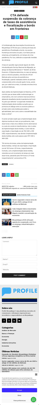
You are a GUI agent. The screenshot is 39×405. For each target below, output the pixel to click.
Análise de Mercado (8, 365)
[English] (34, 7)
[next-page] (6, 231)
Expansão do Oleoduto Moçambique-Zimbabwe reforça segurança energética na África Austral (19, 355)
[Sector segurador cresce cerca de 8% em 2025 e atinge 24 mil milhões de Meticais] (6, 202)
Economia (15, 7)
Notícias (9, 7)
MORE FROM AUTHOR (23, 195)
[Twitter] (17, 37)
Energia (4, 358)
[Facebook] (13, 37)
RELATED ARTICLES (9, 195)
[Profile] (19, 2)
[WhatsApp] (26, 37)
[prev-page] (3, 231)
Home (3, 7)
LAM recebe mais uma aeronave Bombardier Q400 (28, 187)
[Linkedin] (14, 321)
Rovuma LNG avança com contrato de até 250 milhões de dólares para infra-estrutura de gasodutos (18, 369)
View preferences (19, 400)
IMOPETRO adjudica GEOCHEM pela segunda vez (11, 187)
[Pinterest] (22, 37)
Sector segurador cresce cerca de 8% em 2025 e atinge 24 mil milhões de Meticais (24, 202)
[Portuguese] (36, 7)
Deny (19, 395)
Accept (19, 390)
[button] (36, 374)
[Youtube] (19, 321)
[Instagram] (9, 321)
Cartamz (11, 164)
